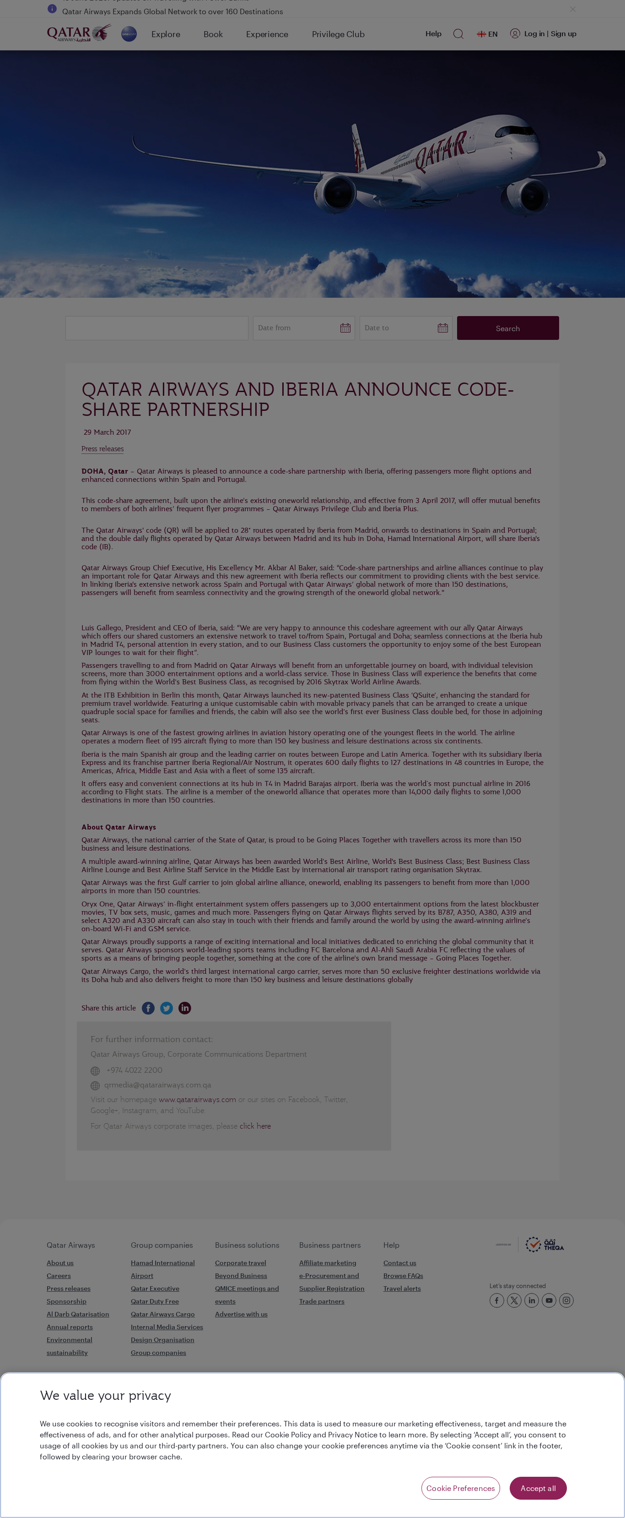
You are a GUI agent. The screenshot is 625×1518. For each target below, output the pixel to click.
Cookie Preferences (460, 1488)
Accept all (538, 1488)
